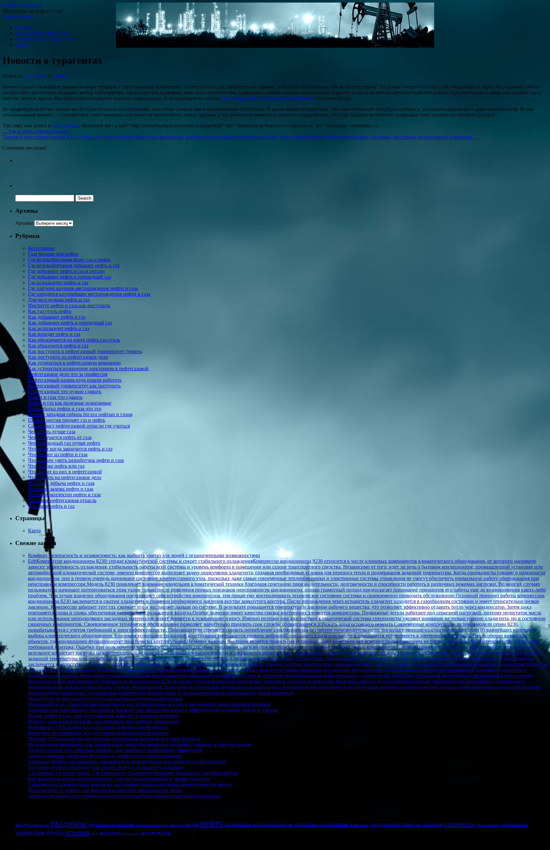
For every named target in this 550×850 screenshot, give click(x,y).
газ (56, 823)
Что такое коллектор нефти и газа (64, 494)
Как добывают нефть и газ (56, 317)
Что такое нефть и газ (51, 506)
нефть (211, 823)
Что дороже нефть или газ (56, 466)
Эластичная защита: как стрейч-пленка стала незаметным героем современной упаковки (124, 796)
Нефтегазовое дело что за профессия (67, 374)
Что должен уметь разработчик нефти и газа (76, 460)
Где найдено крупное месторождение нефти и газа (83, 288)
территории (30, 832)
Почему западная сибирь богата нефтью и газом (80, 414)
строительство (514, 824)
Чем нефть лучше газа (51, 431)
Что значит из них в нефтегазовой (65, 471)
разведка (411, 824)
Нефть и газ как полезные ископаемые (69, 403)
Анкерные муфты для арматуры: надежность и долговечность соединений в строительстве (127, 761)
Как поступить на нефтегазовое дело (68, 357)
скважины (459, 824)
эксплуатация (155, 833)
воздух (23, 824)
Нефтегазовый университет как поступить (74, 385)
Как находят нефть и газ (41, 33)
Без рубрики (66, 125)
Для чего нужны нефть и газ (58, 299)
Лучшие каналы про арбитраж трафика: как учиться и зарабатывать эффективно (115, 750)
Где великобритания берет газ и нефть (69, 259)
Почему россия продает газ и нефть (66, 420)
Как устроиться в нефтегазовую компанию (74, 362)
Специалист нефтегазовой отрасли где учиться (79, 426)
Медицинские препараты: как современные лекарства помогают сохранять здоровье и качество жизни (139, 744)
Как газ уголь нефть (49, 311)
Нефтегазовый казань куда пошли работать (75, 380)
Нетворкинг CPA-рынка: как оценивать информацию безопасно (98, 727)
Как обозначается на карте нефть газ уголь (74, 340)
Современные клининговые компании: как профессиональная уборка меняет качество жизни (129, 784)
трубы (54, 832)
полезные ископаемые (321, 824)
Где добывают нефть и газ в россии (66, 271)
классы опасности (152, 825)
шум (94, 833)
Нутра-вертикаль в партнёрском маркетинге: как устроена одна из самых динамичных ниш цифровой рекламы (149, 704)
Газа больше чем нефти (53, 254)
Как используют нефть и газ (58, 328)
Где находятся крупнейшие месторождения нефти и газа (89, 294)
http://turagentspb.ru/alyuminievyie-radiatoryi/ (267, 98)
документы (98, 824)
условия (76, 832)
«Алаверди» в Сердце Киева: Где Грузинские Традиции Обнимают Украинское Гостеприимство (133, 773)
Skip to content (18, 16)
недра (192, 824)
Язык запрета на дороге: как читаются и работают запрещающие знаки (105, 790)
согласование (487, 825)
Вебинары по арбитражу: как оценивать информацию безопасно (98, 733)
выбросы (41, 825)
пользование (358, 825)
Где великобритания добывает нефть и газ (73, 265)
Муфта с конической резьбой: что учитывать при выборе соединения (103, 721)
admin (60, 76)
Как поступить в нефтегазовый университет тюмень (85, 351)
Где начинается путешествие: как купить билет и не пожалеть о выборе (105, 767)
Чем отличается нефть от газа (60, 437)
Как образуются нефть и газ (58, 345)
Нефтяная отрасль (22, 5)
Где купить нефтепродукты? (36, 131)
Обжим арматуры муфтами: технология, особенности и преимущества (104, 756)
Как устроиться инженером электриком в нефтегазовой (88, 368)
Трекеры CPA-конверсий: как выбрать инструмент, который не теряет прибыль (114, 738)
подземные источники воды (259, 824)
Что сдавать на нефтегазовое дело (64, 477)
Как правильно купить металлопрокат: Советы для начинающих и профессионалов (119, 779)
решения (433, 824)
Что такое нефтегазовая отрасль (62, 500)
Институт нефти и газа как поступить (69, 305)
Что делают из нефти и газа (45, 39)
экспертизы (130, 833)
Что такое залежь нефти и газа (60, 489)
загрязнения (122, 824)
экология (109, 833)
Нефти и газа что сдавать (55, 397)
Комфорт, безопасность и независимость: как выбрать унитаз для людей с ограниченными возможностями (144, 555)
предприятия (384, 824)
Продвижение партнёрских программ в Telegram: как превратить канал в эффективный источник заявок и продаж (153, 710)
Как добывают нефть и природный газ (70, 322)
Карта (21, 44)
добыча (74, 823)
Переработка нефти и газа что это (64, 408)
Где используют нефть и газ (58, 282)
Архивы (24, 223)
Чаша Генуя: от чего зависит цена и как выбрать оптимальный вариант (105, 698)
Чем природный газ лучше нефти (64, 443)
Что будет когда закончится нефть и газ (70, 448)
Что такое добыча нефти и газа (61, 483)
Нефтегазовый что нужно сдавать (64, 391)
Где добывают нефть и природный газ (69, 277)
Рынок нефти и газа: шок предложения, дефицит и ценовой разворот (103, 716)
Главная (23, 27)
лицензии (176, 825)
